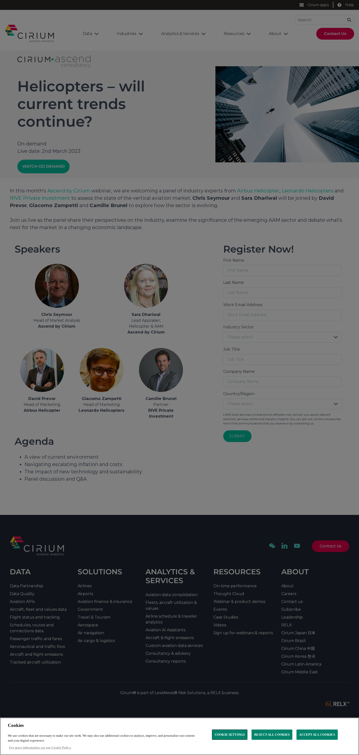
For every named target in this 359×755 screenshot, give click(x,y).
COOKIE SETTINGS (230, 734)
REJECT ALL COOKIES (272, 734)
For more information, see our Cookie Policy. (40, 747)
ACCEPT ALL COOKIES (317, 734)
